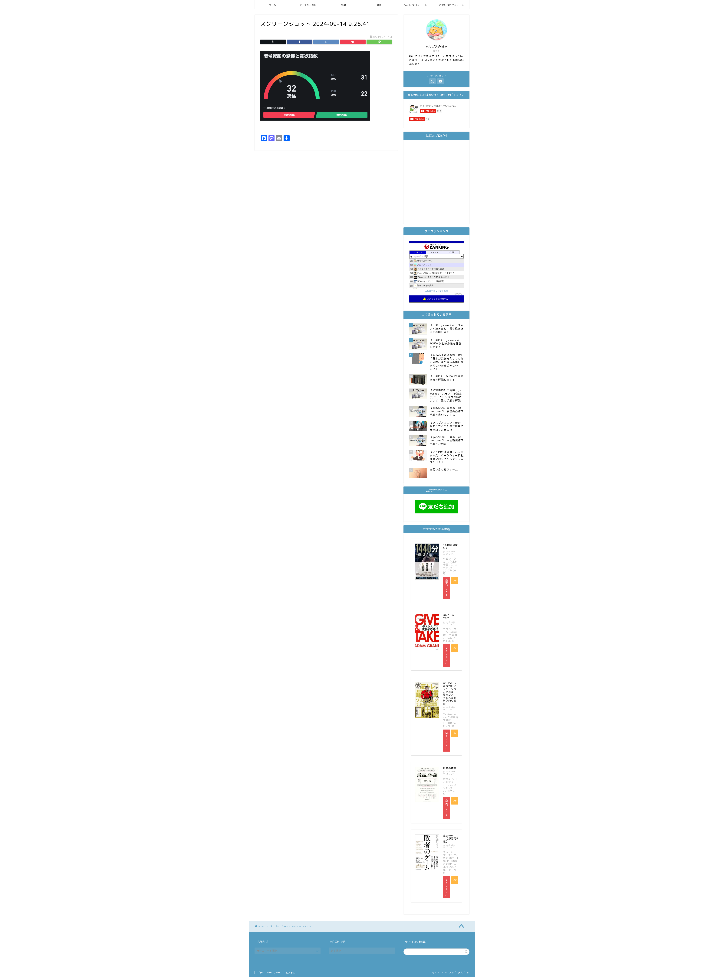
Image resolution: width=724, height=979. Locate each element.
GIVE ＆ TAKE (450, 617)
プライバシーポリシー (269, 972)
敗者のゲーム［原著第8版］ (450, 838)
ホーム (272, 5)
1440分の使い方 (450, 546)
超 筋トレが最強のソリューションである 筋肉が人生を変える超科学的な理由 (449, 693)
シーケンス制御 (308, 5)
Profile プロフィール (415, 5)
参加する (459, 294)
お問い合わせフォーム (451, 5)
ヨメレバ (448, 553)
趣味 (379, 5)
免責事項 (290, 972)
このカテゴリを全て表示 (436, 291)
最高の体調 (449, 768)
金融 (343, 5)
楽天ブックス (446, 588)
